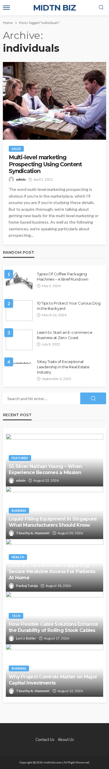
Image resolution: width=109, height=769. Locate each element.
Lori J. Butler (26, 638)
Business (19, 510)
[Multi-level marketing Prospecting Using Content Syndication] (54, 101)
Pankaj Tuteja (27, 585)
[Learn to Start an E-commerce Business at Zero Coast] (19, 340)
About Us (66, 739)
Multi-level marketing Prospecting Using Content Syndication (45, 164)
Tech (16, 616)
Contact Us (44, 739)
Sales (16, 149)
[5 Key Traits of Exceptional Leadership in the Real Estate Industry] (19, 361)
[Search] (101, 7)
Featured (20, 458)
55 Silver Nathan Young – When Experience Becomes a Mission (45, 469)
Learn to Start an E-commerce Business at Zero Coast (64, 335)
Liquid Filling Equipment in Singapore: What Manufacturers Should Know (53, 522)
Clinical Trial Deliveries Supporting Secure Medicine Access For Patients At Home (52, 571)
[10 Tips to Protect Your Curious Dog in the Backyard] (19, 310)
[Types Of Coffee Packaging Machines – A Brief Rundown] (19, 281)
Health (18, 557)
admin (21, 179)
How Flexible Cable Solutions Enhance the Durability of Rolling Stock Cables (53, 627)
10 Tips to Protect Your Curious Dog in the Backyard (69, 306)
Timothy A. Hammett (33, 533)
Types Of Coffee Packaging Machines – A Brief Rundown (62, 276)
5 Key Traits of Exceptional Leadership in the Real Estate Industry (63, 366)
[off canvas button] (6, 7)
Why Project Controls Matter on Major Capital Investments (53, 680)
